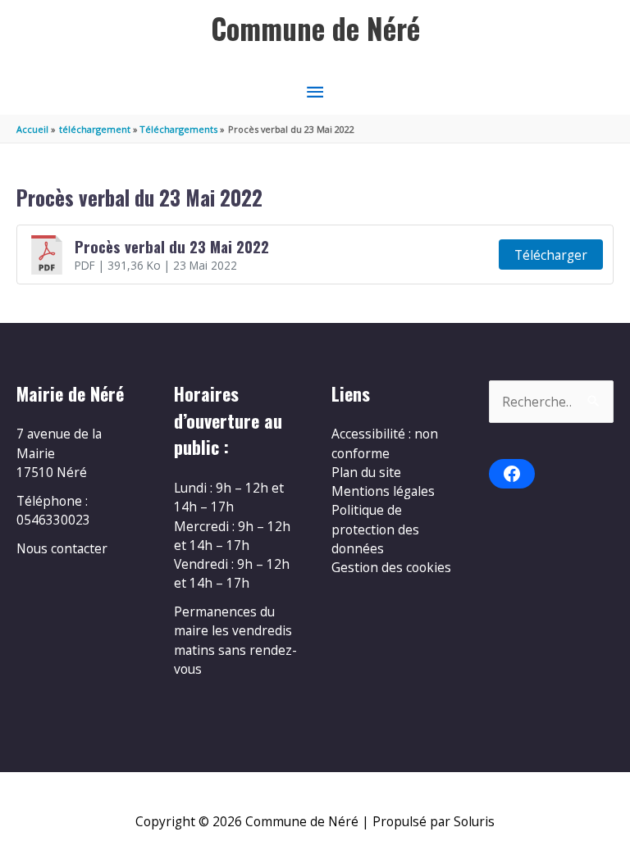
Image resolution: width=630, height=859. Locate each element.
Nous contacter (61, 548)
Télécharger (550, 255)
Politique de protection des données (375, 529)
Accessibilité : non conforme (384, 443)
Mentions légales (383, 491)
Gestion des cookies (391, 567)
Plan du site (366, 472)
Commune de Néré (315, 28)
